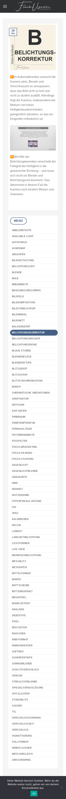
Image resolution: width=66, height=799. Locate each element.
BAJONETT (18, 320)
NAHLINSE (18, 609)
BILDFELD (18, 296)
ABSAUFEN (18, 254)
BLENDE (17, 272)
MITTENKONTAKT (22, 591)
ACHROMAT (19, 248)
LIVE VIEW (18, 549)
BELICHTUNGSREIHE (24, 344)
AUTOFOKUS (19, 242)
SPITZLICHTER (21, 693)
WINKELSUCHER (22, 747)
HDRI (15, 483)
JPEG (15, 513)
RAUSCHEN (18, 633)
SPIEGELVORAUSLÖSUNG (27, 687)
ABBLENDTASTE (22, 230)
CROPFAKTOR (20, 398)
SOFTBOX (18, 651)
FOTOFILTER (19, 441)
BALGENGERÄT (21, 326)
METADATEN (19, 567)
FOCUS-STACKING (23, 459)
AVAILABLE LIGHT (23, 236)
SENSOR (17, 675)
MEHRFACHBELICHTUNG (26, 555)
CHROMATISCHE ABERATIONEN (31, 392)
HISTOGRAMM (20, 495)
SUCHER (17, 705)
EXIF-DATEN (19, 410)
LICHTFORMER (21, 543)
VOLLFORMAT (20, 741)
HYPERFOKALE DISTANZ (27, 501)
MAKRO (16, 579)
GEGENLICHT (20, 465)
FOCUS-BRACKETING (24, 447)
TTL (14, 711)
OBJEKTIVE (19, 615)
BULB (15, 278)
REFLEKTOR (19, 627)
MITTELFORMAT (21, 573)
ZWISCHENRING (21, 760)
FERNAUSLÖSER (22, 428)
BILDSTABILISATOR (23, 308)
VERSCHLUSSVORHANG (26, 717)
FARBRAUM (18, 416)
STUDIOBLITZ (20, 699)
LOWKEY (17, 531)
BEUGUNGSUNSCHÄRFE (26, 290)
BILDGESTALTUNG (23, 260)
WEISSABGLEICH (22, 753)
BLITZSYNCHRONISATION (27, 380)
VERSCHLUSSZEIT (23, 723)
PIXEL (15, 621)
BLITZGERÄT (19, 368)
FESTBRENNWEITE (23, 435)
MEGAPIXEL (19, 597)
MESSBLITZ (19, 561)
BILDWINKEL (19, 314)
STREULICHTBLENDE (24, 681)
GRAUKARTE (19, 477)
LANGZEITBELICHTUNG (26, 537)
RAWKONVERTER (22, 645)
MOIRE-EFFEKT (21, 603)
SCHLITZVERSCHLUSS (25, 669)
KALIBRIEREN (20, 519)
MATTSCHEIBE (21, 585)
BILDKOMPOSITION (23, 302)
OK (34, 793)
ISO (14, 507)
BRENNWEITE (20, 284)
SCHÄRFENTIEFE (22, 657)
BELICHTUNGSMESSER (26, 338)
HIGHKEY (17, 489)
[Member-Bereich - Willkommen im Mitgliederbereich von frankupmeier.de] (33, 6)
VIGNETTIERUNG (22, 735)
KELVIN (16, 525)
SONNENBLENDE (22, 663)
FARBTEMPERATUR (23, 422)
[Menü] (5, 6)
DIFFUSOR (18, 404)
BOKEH (16, 386)
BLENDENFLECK (22, 356)
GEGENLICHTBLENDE (25, 471)
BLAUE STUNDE (21, 350)
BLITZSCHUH (19, 374)
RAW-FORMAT (20, 639)
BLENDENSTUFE (22, 362)
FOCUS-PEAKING (22, 453)
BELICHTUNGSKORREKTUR (28, 332)
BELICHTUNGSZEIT (23, 266)
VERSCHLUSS (20, 729)
